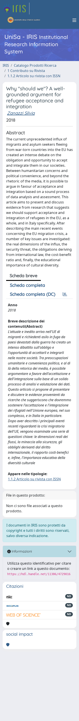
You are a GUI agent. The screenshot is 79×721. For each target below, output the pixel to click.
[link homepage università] (24, 20)
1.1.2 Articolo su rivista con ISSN (33, 76)
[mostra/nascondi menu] (74, 20)
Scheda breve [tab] (23, 275)
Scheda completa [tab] (27, 285)
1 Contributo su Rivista (26, 70)
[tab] (65, 294)
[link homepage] (16, 8)
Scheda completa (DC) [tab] (32, 294)
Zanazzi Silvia (21, 113)
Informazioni (21, 551)
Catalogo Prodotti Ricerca (35, 65)
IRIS (6, 65)
